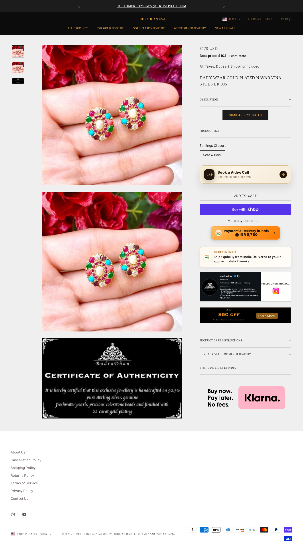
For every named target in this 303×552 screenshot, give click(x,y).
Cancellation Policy (26, 460)
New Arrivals (225, 28)
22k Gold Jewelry (110, 28)
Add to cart (245, 196)
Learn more (237, 56)
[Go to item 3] (18, 81)
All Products (78, 28)
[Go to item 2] (18, 67)
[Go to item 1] (18, 51)
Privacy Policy (22, 491)
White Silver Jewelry (190, 28)
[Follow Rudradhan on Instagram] (245, 286)
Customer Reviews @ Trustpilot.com (151, 6)
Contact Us (19, 498)
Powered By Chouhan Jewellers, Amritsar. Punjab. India (135, 534)
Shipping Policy (23, 468)
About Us (18, 452)
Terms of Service (24, 483)
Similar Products (245, 115)
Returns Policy (22, 475)
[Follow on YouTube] (24, 514)
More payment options (246, 221)
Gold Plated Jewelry (149, 28)
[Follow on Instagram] (13, 514)
